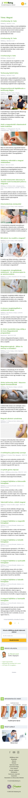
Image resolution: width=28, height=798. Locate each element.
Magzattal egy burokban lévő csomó (11, 663)
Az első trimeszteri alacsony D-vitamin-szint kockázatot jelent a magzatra (13, 181)
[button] (9, 753)
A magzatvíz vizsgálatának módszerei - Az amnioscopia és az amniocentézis (13, 272)
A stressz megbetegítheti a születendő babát (11, 309)
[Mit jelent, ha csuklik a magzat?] (14, 250)
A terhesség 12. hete (9, 21)
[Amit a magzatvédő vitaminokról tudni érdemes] (14, 139)
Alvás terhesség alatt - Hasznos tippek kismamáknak (13, 383)
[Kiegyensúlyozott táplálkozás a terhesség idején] (14, 103)
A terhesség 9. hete (8, 56)
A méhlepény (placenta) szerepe (13, 453)
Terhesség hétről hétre (9, 73)
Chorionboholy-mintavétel (11, 204)
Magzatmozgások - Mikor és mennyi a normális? (12, 347)
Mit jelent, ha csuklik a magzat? (13, 238)
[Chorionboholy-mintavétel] (14, 216)
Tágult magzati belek (7, 661)
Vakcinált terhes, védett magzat (13, 502)
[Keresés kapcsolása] (22, 3)
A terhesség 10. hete (9, 38)
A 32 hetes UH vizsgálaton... (9, 665)
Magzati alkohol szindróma (11, 418)
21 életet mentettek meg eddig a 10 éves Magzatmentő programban (13, 331)
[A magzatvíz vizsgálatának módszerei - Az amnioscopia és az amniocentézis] (14, 287)
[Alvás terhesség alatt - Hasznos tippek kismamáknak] (14, 397)
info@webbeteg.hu (15, 780)
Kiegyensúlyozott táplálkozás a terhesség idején (13, 89)
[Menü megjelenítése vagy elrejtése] (25, 4)
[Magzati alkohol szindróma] (14, 431)
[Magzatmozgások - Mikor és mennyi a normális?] (14, 361)
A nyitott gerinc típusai (10, 470)
